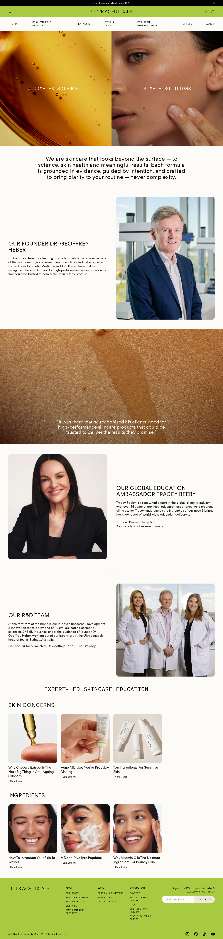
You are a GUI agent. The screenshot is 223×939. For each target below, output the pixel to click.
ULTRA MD (71, 906)
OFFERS (187, 23)
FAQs (132, 904)
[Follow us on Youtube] (213, 934)
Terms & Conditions (110, 893)
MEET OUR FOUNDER (77, 897)
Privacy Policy (108, 897)
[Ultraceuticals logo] (111, 11)
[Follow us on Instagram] (187, 934)
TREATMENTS (83, 23)
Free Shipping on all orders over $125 (111, 3)
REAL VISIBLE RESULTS (41, 24)
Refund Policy (107, 901)
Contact (135, 893)
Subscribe (204, 899)
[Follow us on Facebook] (196, 934)
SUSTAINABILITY (76, 901)
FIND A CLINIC (109, 24)
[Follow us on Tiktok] (204, 934)
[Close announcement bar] (214, 3)
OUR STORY (72, 893)
